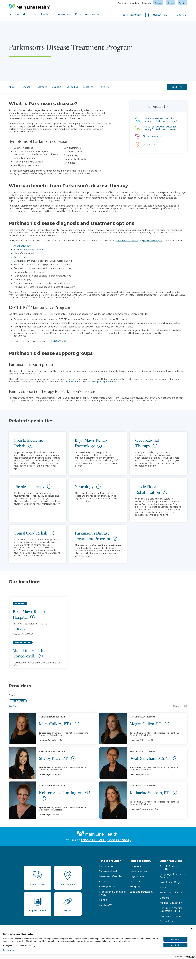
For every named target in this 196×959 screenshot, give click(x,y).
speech (120, 240)
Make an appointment (130, 15)
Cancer (103, 881)
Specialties (72, 87)
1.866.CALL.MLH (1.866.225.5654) (106, 840)
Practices (135, 881)
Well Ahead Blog (170, 882)
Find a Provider (177, 87)
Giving (170, 3)
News (163, 887)
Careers (158, 3)
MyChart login (160, 15)
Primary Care (107, 866)
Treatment (41, 87)
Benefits (25, 87)
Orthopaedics (107, 886)
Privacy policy (9, 950)
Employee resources (172, 916)
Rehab (103, 899)
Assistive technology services (28, 249)
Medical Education (171, 902)
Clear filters (13, 706)
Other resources (171, 860)
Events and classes (171, 892)
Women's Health (109, 871)
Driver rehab (20, 257)
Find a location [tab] (42, 14)
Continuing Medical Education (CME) (171, 910)
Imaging (135, 886)
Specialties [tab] (63, 14)
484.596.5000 (60, 341)
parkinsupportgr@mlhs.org (102, 381)
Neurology (105, 905)
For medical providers (128, 3)
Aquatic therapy (22, 246)
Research (146, 3)
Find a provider (110, 860)
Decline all (175, 945)
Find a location (140, 860)
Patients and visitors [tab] (87, 14)
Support (56, 87)
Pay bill (182, 3)
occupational (131, 240)
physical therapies (152, 240)
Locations (88, 87)
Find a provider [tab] (18, 14)
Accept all (175, 939)
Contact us (166, 921)
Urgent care (137, 876)
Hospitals (135, 866)
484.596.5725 (72, 381)
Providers (103, 87)
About (12, 87)
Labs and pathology (141, 891)
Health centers (138, 871)
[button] (98, 629)
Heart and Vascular (110, 876)
